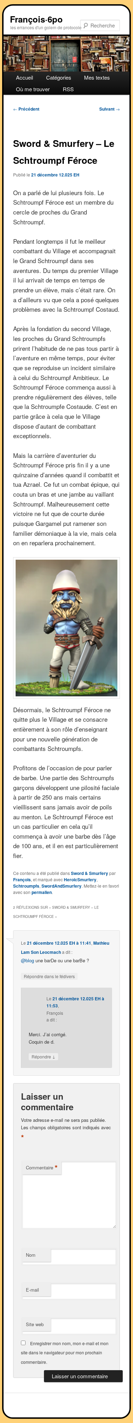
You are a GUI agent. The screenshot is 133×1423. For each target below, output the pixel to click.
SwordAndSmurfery (61, 886)
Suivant (109, 109)
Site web (35, 1324)
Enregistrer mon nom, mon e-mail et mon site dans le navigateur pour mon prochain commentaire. (65, 1352)
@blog (27, 960)
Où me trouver (33, 89)
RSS (68, 89)
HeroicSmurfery (80, 879)
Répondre (43, 1056)
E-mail (32, 1289)
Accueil (24, 77)
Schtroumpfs (26, 886)
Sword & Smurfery (89, 873)
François (22, 879)
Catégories (58, 77)
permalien (42, 892)
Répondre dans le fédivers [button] (49, 976)
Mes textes (97, 77)
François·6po (36, 19)
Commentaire (42, 1167)
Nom (30, 1254)
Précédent (26, 109)
